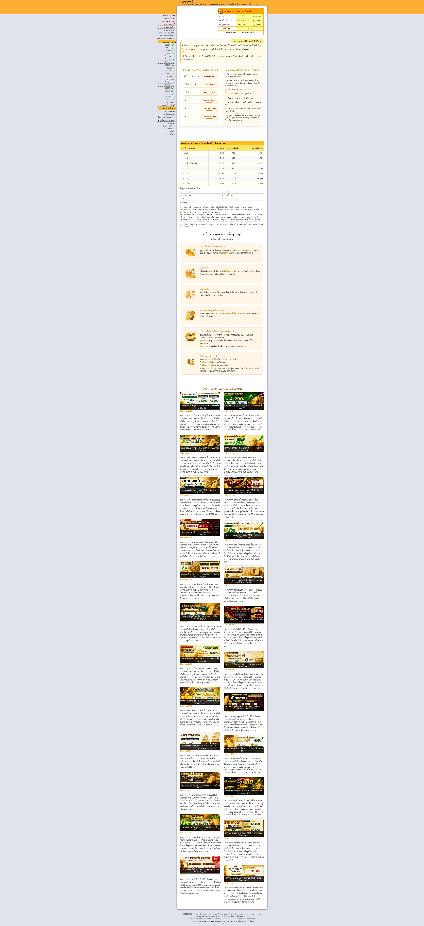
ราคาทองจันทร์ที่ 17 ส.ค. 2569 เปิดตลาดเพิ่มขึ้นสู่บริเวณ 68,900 (200, 575)
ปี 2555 (170, 85)
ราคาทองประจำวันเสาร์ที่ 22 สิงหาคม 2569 (245, 458)
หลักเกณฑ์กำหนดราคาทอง (166, 38)
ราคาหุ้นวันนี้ (171, 123)
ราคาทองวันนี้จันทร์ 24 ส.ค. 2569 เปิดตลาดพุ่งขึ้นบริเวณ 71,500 (200, 449)
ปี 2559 (170, 73)
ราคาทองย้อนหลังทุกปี (167, 105)
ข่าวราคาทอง (171, 129)
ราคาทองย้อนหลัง (228, 195)
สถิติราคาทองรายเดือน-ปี (167, 30)
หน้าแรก (172, 134)
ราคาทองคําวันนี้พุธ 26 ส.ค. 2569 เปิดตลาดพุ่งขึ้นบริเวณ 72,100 (200, 406)
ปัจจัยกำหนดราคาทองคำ (167, 36)
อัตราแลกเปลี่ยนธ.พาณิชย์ (166, 117)
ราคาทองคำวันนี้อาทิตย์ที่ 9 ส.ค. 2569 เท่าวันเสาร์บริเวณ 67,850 (200, 747)
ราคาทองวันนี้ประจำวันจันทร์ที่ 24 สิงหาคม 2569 (203, 458)
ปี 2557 (171, 79)
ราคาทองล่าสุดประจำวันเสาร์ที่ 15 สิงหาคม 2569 (203, 626)
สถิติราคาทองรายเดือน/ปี (230, 199)
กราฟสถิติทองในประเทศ (167, 33)
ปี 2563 (170, 62)
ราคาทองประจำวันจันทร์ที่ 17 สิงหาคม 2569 (202, 584)
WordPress (226, 924)
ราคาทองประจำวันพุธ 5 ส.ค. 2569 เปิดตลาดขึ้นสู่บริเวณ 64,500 (200, 828)
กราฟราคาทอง (185, 199)
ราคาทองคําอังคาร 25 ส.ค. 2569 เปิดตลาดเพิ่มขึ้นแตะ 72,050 (243, 406)
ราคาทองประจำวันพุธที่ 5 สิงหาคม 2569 (200, 837)
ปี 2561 (171, 68)
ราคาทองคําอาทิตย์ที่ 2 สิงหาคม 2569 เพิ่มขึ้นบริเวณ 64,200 (243, 879)
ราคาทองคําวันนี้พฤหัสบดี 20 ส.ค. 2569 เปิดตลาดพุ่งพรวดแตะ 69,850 (244, 491)
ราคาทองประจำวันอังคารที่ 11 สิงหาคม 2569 (202, 710)
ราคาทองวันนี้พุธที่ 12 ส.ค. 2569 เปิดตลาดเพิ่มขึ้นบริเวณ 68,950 (243, 665)
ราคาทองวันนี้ (226, 192)
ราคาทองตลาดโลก (169, 126)
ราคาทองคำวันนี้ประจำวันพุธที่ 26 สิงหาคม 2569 (203, 415)
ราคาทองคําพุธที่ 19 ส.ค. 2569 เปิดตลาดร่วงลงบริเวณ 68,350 (200, 533)
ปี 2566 (170, 53)
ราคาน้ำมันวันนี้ (170, 111)
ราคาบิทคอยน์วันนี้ (169, 114)
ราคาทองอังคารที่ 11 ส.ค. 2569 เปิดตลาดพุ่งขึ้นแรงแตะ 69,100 (200, 702)
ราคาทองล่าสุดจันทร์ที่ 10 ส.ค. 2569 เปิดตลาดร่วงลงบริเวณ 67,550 (243, 707)
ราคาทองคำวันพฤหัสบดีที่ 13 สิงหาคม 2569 (201, 668)
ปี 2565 (170, 56)
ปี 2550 (170, 99)
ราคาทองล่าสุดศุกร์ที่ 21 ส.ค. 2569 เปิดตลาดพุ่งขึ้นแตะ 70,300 (200, 491)
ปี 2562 (170, 65)
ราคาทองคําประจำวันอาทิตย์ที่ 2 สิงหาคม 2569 (246, 888)
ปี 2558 (171, 76)
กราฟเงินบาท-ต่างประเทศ (166, 120)
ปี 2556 (170, 82)
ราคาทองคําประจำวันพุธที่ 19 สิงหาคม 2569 (202, 542)
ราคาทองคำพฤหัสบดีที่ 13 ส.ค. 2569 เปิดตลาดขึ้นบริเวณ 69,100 (200, 660)
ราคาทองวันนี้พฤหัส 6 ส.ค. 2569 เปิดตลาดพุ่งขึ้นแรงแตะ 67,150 (244, 792)
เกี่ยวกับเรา (171, 131)
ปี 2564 (170, 59)
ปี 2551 (170, 96)
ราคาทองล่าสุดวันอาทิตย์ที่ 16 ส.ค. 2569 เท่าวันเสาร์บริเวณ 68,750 (243, 581)
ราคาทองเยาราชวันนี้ (186, 195)
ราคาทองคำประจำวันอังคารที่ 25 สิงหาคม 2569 (246, 415)
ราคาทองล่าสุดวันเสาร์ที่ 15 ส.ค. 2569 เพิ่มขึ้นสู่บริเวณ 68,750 (200, 617)
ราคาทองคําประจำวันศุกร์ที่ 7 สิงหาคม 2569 (201, 795)
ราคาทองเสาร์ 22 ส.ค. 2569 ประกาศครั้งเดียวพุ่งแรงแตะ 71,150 (243, 449)
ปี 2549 (171, 102)
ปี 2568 (169, 48)
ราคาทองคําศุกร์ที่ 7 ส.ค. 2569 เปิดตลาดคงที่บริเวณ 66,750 (200, 786)
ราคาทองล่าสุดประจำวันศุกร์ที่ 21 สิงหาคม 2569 (203, 500)
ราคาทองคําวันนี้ (186, 1)
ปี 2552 (170, 94)
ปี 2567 (170, 50)
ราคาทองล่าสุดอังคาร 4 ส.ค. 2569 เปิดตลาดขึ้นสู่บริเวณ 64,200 (243, 834)
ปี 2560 (170, 71)
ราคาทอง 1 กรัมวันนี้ (186, 192)
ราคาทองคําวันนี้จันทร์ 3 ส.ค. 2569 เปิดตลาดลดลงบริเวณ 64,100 (200, 870)
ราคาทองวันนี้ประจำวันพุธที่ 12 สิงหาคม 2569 (246, 674)
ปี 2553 (170, 91)
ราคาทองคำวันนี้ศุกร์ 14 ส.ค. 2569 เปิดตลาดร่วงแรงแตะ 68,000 (244, 620)
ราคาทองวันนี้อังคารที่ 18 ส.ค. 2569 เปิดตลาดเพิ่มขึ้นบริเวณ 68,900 (243, 536)
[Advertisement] (198, 23)
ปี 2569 (170, 45)
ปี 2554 (170, 88)
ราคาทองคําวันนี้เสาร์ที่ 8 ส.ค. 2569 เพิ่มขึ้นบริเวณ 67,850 (243, 749)
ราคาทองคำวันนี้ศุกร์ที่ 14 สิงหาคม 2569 (243, 629)
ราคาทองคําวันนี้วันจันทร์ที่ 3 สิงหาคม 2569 (201, 879)
